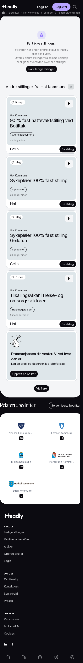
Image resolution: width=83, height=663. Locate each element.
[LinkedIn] (5, 644)
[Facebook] (12, 644)
